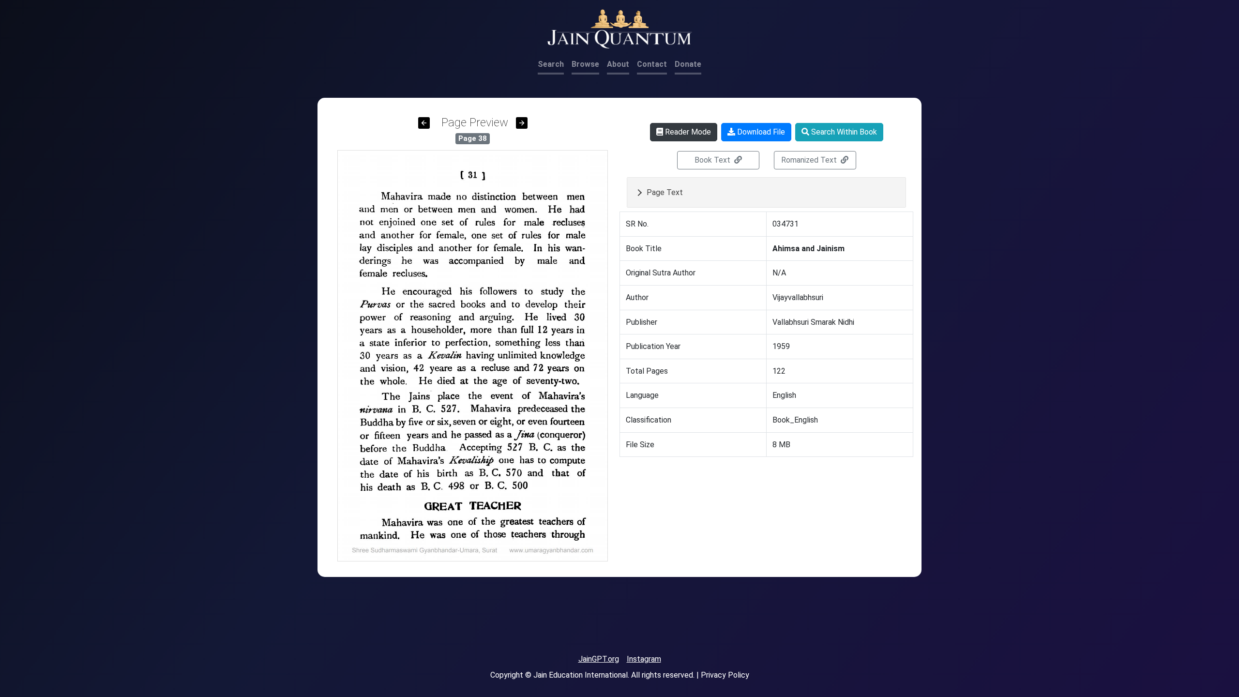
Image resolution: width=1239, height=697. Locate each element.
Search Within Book (843, 131)
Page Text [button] (665, 192)
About (618, 64)
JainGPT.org (598, 659)
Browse (585, 64)
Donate (688, 64)
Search (551, 64)
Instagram (644, 659)
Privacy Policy (725, 675)
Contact (652, 64)
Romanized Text (810, 160)
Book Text (713, 160)
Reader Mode (687, 131)
